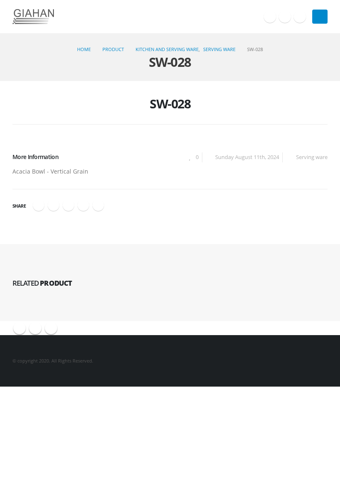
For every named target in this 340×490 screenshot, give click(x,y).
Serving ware (312, 157)
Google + (83, 205)
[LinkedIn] (300, 16)
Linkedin (51, 328)
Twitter (53, 205)
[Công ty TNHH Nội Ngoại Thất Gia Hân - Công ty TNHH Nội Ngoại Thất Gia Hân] (33, 16)
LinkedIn (68, 205)
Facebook (38, 205)
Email (98, 205)
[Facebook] (270, 16)
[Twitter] (285, 16)
